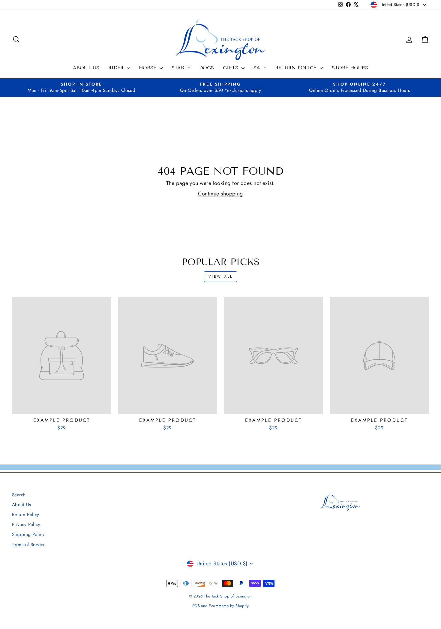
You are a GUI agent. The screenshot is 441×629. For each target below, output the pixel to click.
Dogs (206, 68)
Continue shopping (220, 194)
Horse (148, 68)
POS (196, 606)
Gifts (231, 68)
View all (220, 276)
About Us (86, 68)
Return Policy (296, 68)
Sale (260, 68)
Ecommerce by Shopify (229, 606)
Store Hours (350, 68)
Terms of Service (29, 544)
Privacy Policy (26, 524)
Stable (181, 68)
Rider (116, 68)
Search (19, 494)
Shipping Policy (28, 534)
